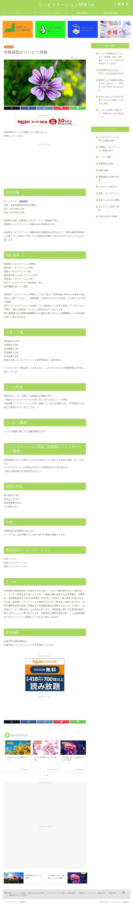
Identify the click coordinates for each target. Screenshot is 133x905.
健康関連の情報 (106, 163)
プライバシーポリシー (51, 12)
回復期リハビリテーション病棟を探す (109, 149)
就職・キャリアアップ (109, 193)
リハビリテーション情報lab (66, 4)
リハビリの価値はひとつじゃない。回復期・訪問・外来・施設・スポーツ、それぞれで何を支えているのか (111, 59)
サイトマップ (10, 902)
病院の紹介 (8, 47)
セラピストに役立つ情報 (109, 208)
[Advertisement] (45, 165)
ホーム (19, 12)
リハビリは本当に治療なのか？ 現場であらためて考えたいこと (112, 113)
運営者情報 (82, 12)
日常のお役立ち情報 (108, 216)
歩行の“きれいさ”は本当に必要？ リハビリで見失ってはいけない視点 (112, 100)
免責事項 (22, 902)
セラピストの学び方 (108, 187)
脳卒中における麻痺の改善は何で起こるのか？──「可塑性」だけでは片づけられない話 (111, 85)
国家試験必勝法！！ (113, 12)
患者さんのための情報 (109, 200)
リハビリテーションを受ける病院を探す (109, 139)
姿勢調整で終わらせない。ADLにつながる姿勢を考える (111, 72)
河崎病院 (23, 201)
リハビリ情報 (105, 157)
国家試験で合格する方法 (109, 178)
